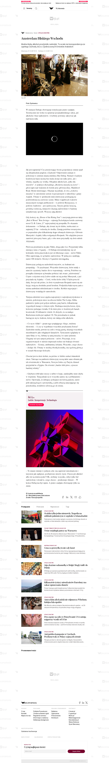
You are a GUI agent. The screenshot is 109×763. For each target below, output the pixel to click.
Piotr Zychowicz (32, 103)
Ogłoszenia (55, 713)
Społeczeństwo (43, 33)
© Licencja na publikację (34, 493)
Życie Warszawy (74, 724)
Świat (35, 33)
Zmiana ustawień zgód (41, 713)
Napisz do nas (26, 716)
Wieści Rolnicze (74, 722)
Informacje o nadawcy (40, 718)
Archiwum (54, 718)
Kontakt (24, 713)
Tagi (67, 507)
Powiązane (25, 507)
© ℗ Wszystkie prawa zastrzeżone (38, 495)
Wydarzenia (60, 8)
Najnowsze (54, 507)
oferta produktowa (54, 737)
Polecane (40, 507)
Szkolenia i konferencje (29, 731)
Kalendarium (38, 737)
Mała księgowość (74, 718)
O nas (23, 711)
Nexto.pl (71, 716)
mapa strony (25, 737)
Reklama (54, 711)
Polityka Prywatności (40, 711)
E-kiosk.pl (72, 711)
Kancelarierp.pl (74, 720)
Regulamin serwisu (39, 716)
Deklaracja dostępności (41, 720)
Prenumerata (55, 716)
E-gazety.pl (72, 713)
